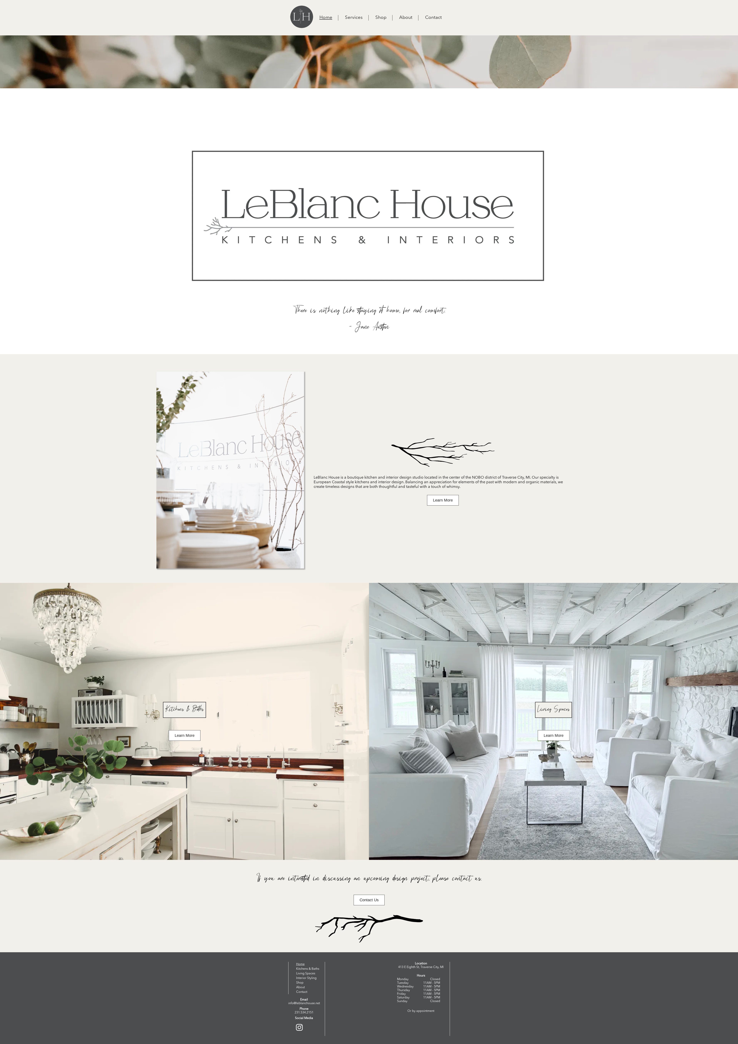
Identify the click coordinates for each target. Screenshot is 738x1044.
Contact (433, 17)
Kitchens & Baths (307, 969)
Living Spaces (305, 973)
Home (325, 17)
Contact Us (369, 900)
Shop (380, 17)
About (405, 17)
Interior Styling (306, 978)
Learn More (443, 500)
